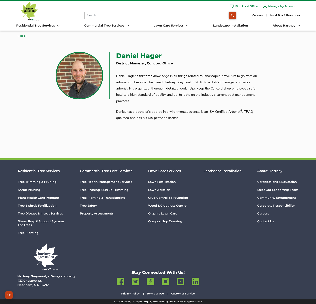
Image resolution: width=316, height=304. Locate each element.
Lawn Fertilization (162, 182)
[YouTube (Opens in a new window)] (180, 282)
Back (23, 36)
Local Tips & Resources (285, 15)
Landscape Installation (230, 25)
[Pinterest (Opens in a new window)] (150, 282)
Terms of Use (155, 293)
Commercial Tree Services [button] (104, 25)
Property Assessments (97, 213)
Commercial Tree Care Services (106, 171)
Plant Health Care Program (38, 197)
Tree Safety (88, 205)
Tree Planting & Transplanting (102, 197)
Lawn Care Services (164, 171)
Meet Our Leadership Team (277, 190)
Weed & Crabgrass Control (167, 205)
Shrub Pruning (29, 190)
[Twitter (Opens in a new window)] (135, 282)
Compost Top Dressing (165, 221)
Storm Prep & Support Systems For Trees (41, 223)
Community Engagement (276, 197)
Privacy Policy (130, 293)
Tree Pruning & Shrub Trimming (104, 190)
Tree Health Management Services (106, 182)
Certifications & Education (277, 182)
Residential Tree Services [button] (36, 25)
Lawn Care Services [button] (169, 25)
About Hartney (269, 171)
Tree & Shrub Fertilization (37, 205)
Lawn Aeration (159, 190)
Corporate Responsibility (276, 205)
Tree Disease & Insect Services (40, 213)
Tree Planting (28, 233)
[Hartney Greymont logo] (46, 256)
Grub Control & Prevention (168, 197)
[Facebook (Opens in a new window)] (120, 282)
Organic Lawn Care (162, 213)
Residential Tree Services (39, 171)
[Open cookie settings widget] (9, 295)
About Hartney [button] (284, 25)
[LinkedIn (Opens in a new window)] (195, 282)
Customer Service (183, 293)
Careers (257, 15)
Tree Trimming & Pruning (37, 182)
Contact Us (265, 221)
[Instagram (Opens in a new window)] (165, 282)
